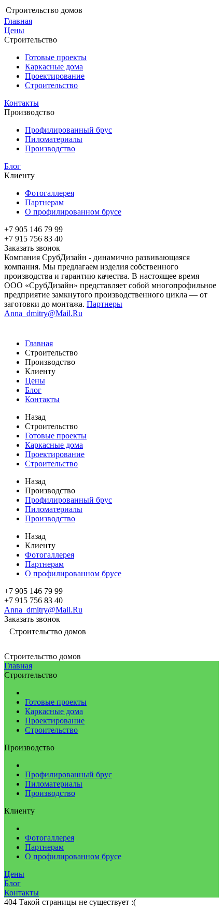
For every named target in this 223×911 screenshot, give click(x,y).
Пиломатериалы (53, 139)
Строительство (51, 85)
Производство (50, 148)
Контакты (21, 102)
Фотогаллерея (49, 193)
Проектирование (55, 76)
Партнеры (104, 304)
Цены (14, 30)
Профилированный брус (68, 129)
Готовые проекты (56, 57)
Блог (12, 166)
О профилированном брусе (73, 211)
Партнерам (44, 202)
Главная (18, 21)
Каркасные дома (54, 66)
